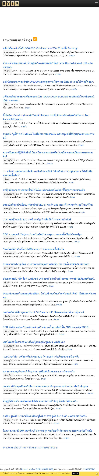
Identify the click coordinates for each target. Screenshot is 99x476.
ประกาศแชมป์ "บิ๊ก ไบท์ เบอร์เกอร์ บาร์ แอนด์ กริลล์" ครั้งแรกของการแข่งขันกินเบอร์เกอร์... (49, 278)
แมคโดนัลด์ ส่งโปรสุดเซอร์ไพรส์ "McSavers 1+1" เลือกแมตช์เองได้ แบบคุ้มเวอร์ (43, 312)
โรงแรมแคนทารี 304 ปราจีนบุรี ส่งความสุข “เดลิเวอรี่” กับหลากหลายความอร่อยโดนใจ (47, 430)
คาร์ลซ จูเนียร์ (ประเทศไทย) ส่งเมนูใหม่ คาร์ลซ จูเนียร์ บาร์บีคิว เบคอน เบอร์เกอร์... (45, 415)
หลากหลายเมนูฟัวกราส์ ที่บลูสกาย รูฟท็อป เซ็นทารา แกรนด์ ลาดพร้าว (39, 371)
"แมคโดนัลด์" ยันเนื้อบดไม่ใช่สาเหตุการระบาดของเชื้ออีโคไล (33, 249)
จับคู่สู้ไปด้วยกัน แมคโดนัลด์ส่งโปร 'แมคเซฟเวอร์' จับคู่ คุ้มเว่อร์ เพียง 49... (40, 401)
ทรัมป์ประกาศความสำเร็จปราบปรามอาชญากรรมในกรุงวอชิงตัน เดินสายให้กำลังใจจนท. (48, 81)
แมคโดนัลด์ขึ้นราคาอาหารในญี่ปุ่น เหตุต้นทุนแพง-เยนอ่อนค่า (34, 341)
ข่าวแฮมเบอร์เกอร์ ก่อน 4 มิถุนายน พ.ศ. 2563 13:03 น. (30, 447)
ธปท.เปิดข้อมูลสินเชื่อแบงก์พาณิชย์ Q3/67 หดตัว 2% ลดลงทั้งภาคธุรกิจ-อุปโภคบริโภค (48, 204)
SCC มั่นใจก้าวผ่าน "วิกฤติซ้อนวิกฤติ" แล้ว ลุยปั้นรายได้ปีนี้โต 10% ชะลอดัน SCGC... (46, 327)
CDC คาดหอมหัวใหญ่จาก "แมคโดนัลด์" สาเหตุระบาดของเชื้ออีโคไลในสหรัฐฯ (42, 234)
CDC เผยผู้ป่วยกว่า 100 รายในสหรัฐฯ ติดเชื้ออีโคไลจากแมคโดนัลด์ (37, 219)
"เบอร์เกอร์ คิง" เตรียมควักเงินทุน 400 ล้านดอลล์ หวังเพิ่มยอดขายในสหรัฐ (41, 356)
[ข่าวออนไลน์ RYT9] (10, 3)
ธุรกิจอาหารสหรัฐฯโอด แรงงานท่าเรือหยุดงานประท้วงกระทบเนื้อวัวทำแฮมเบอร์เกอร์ (46, 263)
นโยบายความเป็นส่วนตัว (46, 473)
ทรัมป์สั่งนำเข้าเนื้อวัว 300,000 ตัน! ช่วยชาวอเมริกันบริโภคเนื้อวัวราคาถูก (40, 48)
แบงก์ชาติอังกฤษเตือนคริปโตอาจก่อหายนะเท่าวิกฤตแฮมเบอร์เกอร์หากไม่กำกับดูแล (45, 386)
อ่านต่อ (72, 55)
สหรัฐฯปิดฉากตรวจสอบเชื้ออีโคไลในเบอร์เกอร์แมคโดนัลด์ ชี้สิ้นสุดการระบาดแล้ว (44, 189)
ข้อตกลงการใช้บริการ (64, 473)
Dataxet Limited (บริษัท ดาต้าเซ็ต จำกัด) (37, 469)
